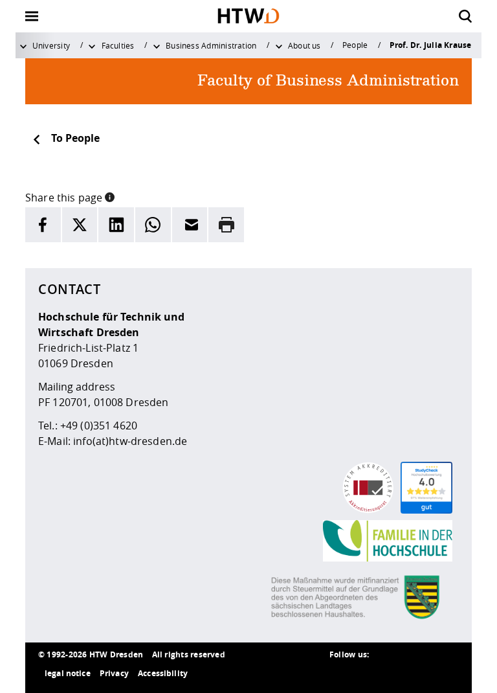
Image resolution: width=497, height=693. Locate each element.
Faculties (118, 45)
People (355, 45)
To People (75, 138)
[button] (110, 196)
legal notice (68, 673)
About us (304, 45)
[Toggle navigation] (32, 16)
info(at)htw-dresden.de (130, 441)
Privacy (114, 673)
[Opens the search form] (465, 16)
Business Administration (211, 45)
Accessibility (163, 673)
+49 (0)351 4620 (98, 425)
